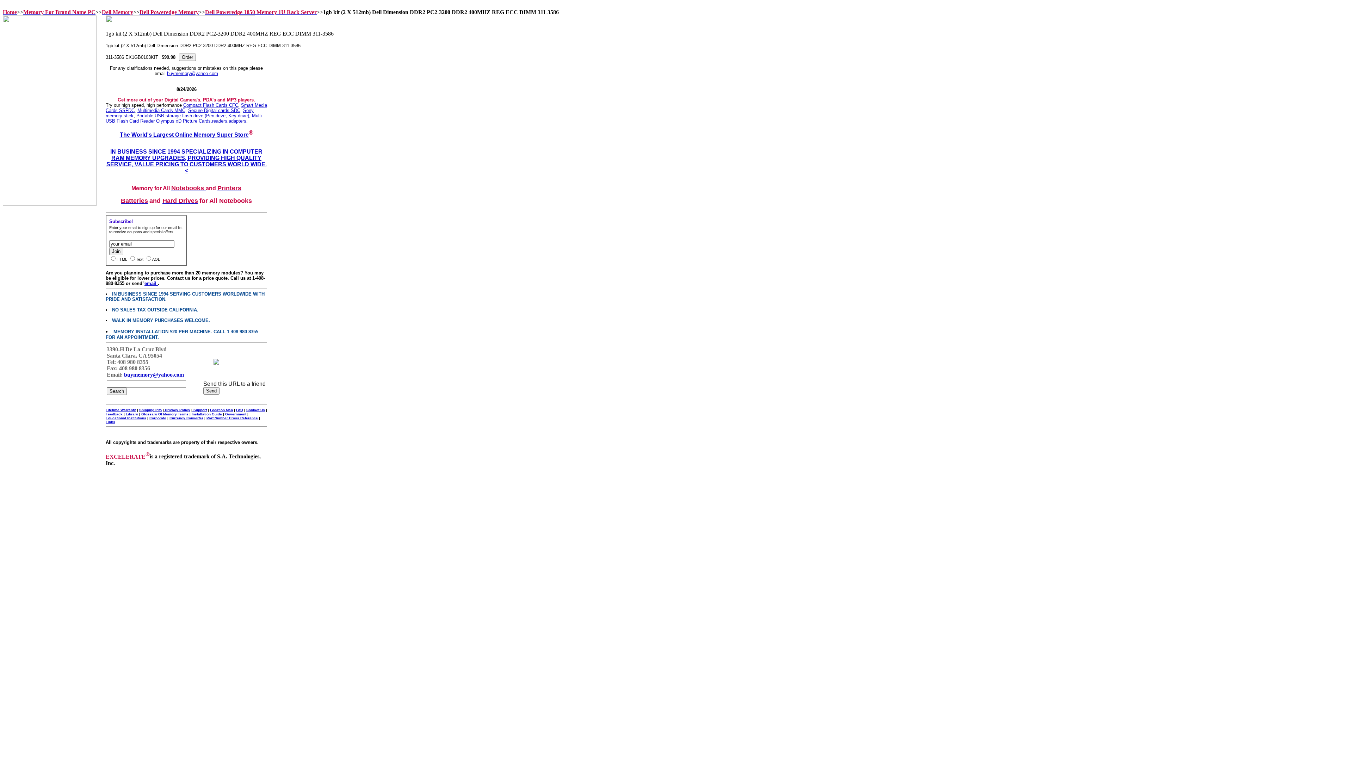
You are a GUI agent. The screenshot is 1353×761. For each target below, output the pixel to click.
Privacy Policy (177, 410)
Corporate (157, 418)
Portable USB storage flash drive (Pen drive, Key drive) (192, 115)
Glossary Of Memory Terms (165, 414)
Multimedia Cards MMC (161, 110)
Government (235, 414)
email (151, 283)
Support (199, 410)
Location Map (221, 410)
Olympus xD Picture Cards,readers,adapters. (202, 121)
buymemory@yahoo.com (192, 73)
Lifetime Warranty (121, 410)
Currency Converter (186, 418)
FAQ (239, 410)
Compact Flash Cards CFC (210, 105)
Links (110, 422)
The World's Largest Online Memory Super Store (184, 135)
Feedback (114, 414)
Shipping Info (150, 410)
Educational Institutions (126, 418)
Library (132, 414)
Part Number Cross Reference (232, 418)
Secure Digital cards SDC (214, 110)
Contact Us (255, 410)
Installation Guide (207, 414)
